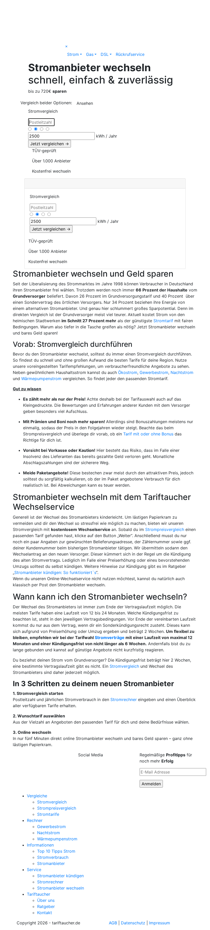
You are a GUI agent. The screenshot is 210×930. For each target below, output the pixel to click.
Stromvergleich (124, 666)
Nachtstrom (182, 372)
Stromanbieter (51, 863)
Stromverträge (109, 637)
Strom (73, 54)
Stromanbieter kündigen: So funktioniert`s (55, 572)
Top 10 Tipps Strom (56, 851)
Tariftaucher (38, 894)
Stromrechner (123, 699)
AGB (113, 922)
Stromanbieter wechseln (60, 888)
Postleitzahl (37, 121)
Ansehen (85, 103)
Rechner (35, 820)
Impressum (159, 922)
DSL (105, 54)
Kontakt (44, 912)
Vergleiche (37, 795)
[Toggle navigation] (24, 5)
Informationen (40, 845)
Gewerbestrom (154, 372)
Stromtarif (163, 320)
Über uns (46, 900)
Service (34, 869)
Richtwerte (37, 129)
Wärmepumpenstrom (41, 378)
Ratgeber (46, 906)
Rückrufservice (130, 54)
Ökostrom (127, 372)
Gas (89, 54)
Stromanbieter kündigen (60, 875)
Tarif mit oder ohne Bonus (149, 433)
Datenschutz (133, 922)
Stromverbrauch (41, 135)
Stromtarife (48, 814)
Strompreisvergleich (164, 529)
